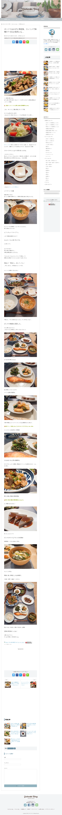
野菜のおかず (22, 35)
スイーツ (47, 156)
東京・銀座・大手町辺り (50, 160)
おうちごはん (19, 19)
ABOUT (43, 19)
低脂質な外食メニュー (50, 132)
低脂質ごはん (7, 19)
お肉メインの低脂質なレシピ (51, 122)
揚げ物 (47, 150)
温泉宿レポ (23, 809)
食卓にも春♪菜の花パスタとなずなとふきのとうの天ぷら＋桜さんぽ (15, 732)
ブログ (46, 182)
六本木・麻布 (48, 166)
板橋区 (47, 176)
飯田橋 (47, 170)
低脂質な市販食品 (49, 128)
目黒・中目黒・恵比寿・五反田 (52, 162)
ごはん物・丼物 (49, 144)
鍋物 (47, 146)
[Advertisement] (20, 56)
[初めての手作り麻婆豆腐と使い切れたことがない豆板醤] (23, 728)
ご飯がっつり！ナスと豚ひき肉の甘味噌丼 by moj (17, 105)
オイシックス (7, 144)
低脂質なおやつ (49, 134)
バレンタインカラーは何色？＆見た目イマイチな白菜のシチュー (31, 732)
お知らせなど (47, 184)
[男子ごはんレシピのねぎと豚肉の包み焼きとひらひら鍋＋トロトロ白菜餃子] (7, 743)
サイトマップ (34, 809)
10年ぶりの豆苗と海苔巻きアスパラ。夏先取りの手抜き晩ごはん (15, 725)
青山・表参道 (48, 164)
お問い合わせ (41, 809)
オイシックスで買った (13, 187)
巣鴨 (47, 174)
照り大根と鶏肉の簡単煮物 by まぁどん (14, 500)
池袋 (47, 172)
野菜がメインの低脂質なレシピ (52, 126)
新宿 (47, 168)
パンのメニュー (49, 154)
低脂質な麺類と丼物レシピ (51, 130)
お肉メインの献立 (49, 138)
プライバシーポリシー (50, 809)
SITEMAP (55, 19)
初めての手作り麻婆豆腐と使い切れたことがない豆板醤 (31, 725)
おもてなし (48, 152)
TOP (6, 24)
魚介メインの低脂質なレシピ (51, 124)
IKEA (47, 180)
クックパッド (10, 748)
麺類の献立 (48, 148)
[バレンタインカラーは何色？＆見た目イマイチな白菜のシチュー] (23, 736)
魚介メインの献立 (49, 140)
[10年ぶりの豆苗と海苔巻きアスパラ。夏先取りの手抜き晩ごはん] (7, 728)
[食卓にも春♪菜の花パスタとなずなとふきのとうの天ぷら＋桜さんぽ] (7, 736)
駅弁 (47, 178)
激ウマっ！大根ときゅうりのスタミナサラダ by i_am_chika (19, 426)
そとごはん (31, 19)
